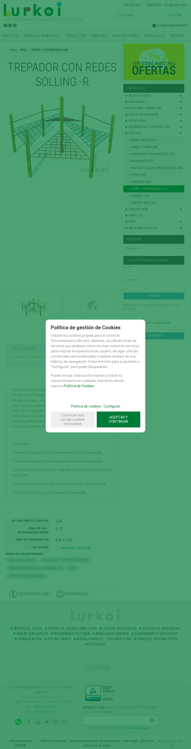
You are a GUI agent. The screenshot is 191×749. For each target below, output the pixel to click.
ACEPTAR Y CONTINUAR (118, 419)
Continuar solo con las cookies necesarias (72, 419)
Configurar (111, 406)
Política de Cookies (79, 386)
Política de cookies (86, 406)
